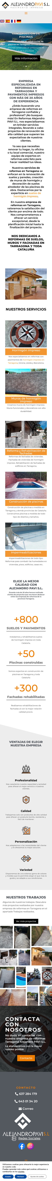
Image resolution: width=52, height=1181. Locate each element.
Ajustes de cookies (37, 1177)
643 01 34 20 (28, 1101)
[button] (6, 937)
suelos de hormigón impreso (27, 195)
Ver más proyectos (26, 921)
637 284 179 (28, 1094)
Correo (28, 1109)
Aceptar (8, 1177)
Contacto (26, 1058)
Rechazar (20, 1177)
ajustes (21, 1171)
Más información (26, 58)
